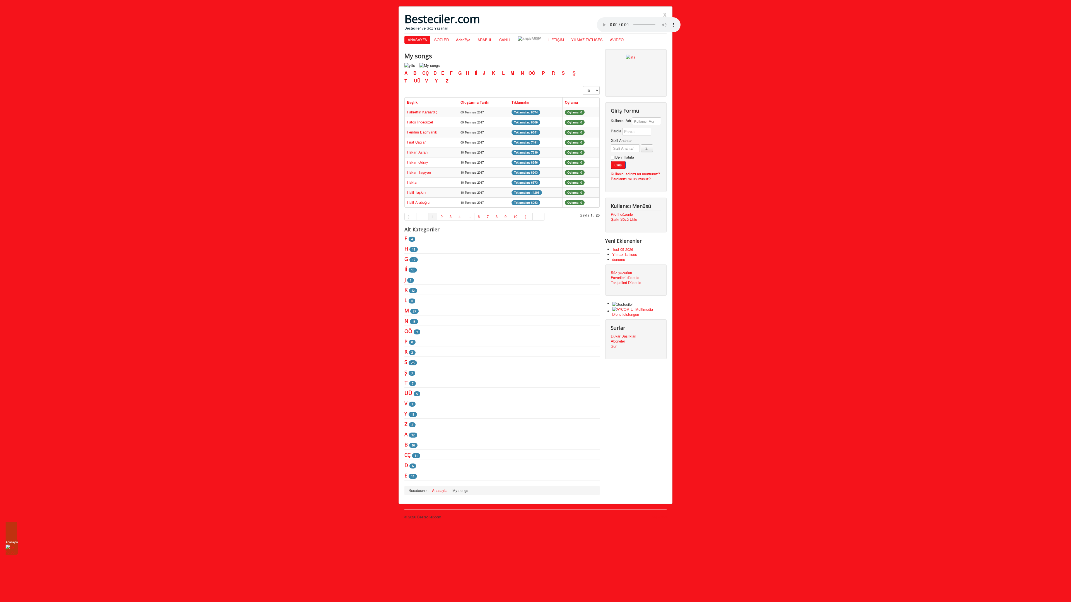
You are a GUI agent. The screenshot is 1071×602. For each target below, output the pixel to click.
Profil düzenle (622, 214)
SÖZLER (441, 39)
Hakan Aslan (417, 152)
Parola (616, 130)
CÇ (426, 73)
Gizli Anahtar (621, 140)
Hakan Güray (417, 162)
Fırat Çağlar (416, 142)
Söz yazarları (621, 272)
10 (515, 216)
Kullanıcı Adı (621, 120)
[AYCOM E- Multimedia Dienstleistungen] (639, 311)
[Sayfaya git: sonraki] (527, 216)
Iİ (476, 73)
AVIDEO (617, 39)
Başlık (412, 102)
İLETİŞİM (556, 39)
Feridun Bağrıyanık (422, 132)
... (469, 216)
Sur (613, 346)
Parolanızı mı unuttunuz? (631, 178)
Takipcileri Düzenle (626, 282)
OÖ (532, 73)
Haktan (412, 182)
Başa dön (659, 517)
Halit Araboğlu (418, 202)
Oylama (571, 102)
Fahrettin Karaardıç (422, 112)
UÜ (417, 80)
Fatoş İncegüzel (420, 122)
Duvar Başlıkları (623, 336)
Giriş (618, 165)
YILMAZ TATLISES (587, 39)
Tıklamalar (521, 102)
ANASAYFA (417, 39)
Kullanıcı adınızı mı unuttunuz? (635, 173)
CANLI (504, 39)
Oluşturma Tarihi (474, 102)
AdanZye (463, 39)
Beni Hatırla (624, 157)
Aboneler (618, 341)
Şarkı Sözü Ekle (624, 219)
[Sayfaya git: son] (538, 216)
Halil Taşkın (416, 192)
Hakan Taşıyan (419, 172)
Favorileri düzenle (625, 277)
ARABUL (484, 39)
